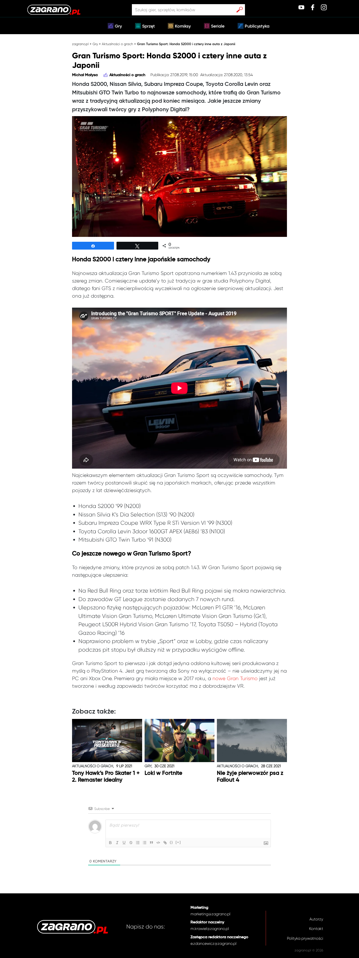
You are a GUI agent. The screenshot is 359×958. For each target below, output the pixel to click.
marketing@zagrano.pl (210, 914)
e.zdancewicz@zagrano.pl (213, 943)
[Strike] (130, 843)
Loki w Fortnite (163, 773)
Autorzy (316, 919)
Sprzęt (148, 26)
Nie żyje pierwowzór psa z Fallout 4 (250, 776)
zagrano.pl (80, 44)
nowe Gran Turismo (235, 678)
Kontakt (316, 928)
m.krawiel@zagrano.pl (209, 928)
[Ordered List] (137, 843)
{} (171, 842)
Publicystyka (257, 26)
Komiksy (183, 26)
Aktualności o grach (117, 44)
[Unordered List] (144, 843)
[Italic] (117, 843)
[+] (178, 842)
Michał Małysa (85, 75)
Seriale (217, 26)
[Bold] (110, 843)
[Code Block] (158, 843)
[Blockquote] (151, 843)
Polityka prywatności (305, 938)
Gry (118, 26)
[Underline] (124, 843)
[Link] (165, 843)
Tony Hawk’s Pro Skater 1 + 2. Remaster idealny (106, 776)
